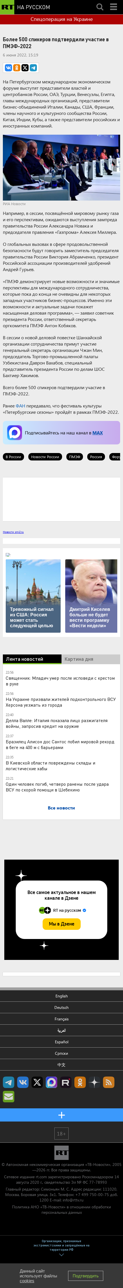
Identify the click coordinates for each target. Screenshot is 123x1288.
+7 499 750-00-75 (92, 1194)
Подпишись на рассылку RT (8, 1096)
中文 (61, 1064)
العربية (61, 1030)
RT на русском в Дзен (94, 1082)
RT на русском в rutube (66, 1082)
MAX (97, 433)
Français (62, 1019)
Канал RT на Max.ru (51, 1082)
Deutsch (61, 1007)
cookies (27, 1280)
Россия (96, 456)
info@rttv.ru (73, 1200)
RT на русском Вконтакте (23, 1082)
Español (61, 1041)
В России (13, 456)
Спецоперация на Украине (62, 18)
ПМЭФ (74, 456)
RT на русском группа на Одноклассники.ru (80, 1082)
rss (108, 1082)
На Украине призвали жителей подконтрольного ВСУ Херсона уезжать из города (61, 702)
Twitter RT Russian (37, 1082)
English (61, 996)
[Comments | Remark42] (61, 498)
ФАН (20, 406)
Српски (61, 1053)
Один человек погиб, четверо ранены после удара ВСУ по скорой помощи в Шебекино (57, 787)
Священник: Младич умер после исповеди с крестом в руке (60, 681)
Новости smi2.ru (13, 532)
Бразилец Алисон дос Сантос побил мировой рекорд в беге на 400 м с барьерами (60, 744)
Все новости (61, 808)
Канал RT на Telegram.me (8, 1082)
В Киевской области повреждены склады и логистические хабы (50, 765)
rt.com (41, 1176)
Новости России (45, 456)
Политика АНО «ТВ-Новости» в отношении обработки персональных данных (61, 1209)
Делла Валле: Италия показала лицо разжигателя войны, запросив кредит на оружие (57, 723)
